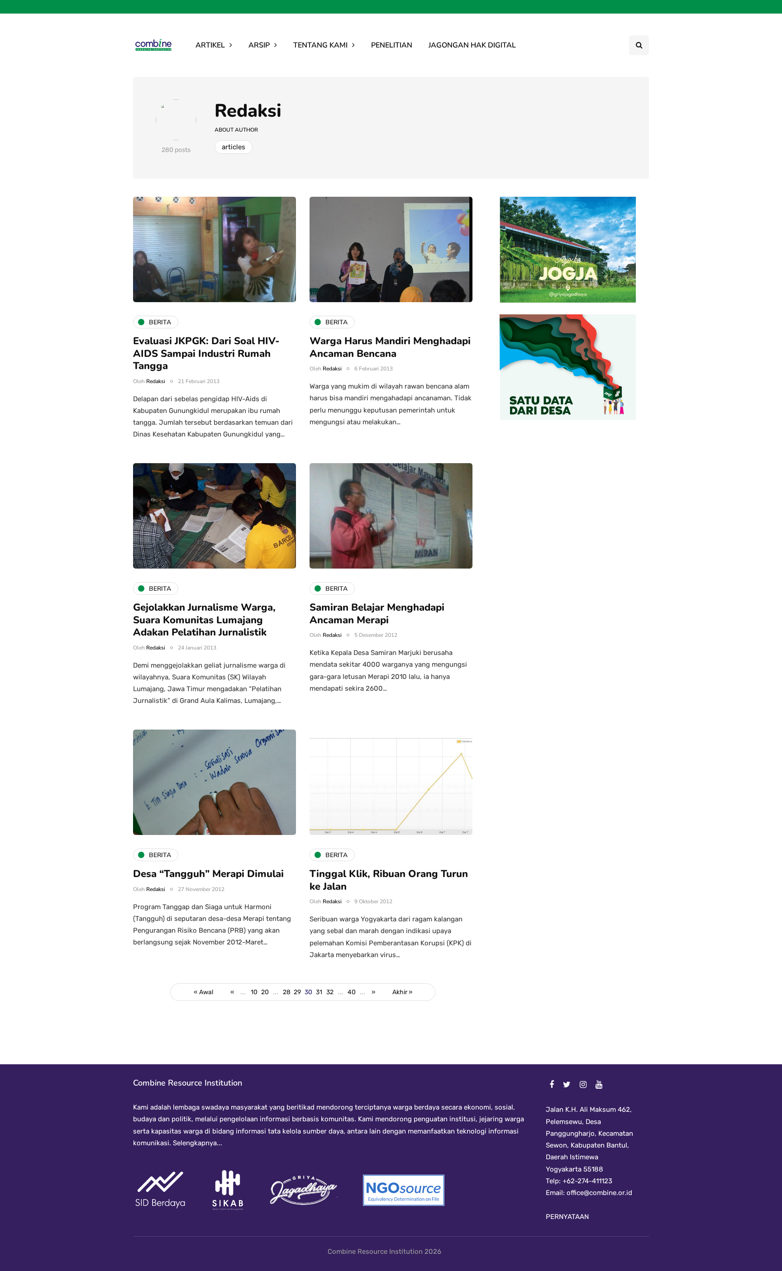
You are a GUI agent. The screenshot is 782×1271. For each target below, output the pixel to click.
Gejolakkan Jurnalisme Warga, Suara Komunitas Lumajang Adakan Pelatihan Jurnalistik (204, 620)
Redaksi (248, 111)
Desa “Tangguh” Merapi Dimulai (208, 874)
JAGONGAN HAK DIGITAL (472, 45)
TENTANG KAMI (320, 45)
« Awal (203, 992)
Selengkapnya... (196, 1143)
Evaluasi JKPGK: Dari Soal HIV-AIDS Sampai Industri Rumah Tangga (206, 353)
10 (254, 992)
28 (287, 992)
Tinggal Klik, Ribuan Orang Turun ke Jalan (389, 880)
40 (352, 992)
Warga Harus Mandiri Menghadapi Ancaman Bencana (390, 347)
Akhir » (402, 992)
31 (319, 992)
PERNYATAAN (567, 1217)
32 (330, 992)
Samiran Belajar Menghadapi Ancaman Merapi (377, 614)
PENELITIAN (391, 45)
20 (265, 992)
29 (297, 992)
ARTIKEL (210, 45)
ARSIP (259, 45)
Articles (233, 147)
